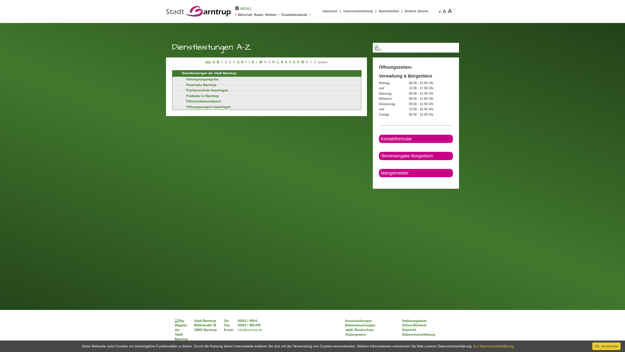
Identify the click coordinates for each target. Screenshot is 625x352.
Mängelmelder (395, 173)
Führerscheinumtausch (203, 101)
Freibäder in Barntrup (202, 96)
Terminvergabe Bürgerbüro (407, 156)
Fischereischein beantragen (207, 90)
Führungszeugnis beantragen (208, 107)
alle (208, 62)
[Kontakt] (379, 181)
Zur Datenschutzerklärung (493, 346)
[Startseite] (198, 15)
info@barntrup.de (250, 330)
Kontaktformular (396, 139)
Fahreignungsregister (202, 79)
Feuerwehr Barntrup (201, 85)
